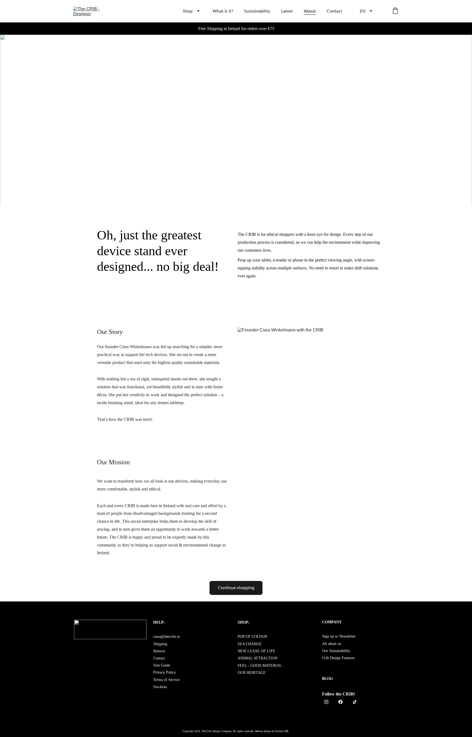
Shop (188, 11)
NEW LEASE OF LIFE (256, 651)
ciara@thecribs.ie (166, 637)
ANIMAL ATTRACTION (258, 658)
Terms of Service (166, 680)
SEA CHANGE (250, 644)
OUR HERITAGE (252, 673)
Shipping (160, 644)
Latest (287, 11)
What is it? (223, 11)
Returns (159, 651)
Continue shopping (236, 588)
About (310, 11)
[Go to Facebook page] (343, 702)
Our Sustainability (336, 651)
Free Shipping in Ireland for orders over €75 (236, 28)
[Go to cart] (395, 11)
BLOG (327, 679)
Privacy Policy (164, 672)
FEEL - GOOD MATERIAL (260, 665)
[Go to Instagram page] (329, 702)
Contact (334, 11)
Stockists (160, 687)
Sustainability (257, 11)
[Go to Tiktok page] (355, 702)
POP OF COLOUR (253, 637)
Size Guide (161, 665)
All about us (331, 644)
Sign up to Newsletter (339, 636)
